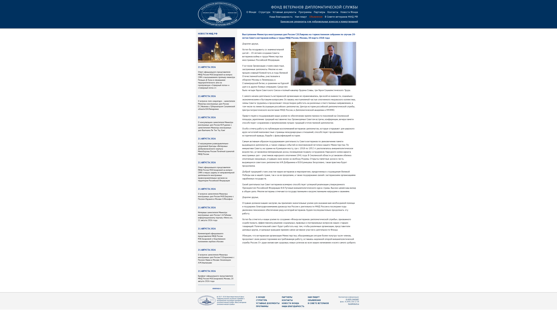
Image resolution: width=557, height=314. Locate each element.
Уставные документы (284, 12)
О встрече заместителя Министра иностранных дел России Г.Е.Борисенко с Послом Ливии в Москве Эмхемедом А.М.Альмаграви (216, 258)
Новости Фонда (349, 12)
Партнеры (319, 12)
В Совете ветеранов (318, 303)
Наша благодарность (281, 16)
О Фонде (251, 12)
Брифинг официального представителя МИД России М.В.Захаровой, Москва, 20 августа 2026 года (215, 278)
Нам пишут (301, 16)
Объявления (315, 16)
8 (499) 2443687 (352, 299)
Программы (305, 12)
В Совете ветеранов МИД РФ (341, 16)
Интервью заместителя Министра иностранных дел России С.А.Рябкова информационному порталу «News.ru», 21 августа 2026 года (215, 216)
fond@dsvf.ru (353, 304)
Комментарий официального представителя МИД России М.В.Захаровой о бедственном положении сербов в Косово (211, 237)
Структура (264, 12)
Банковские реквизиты (319, 21)
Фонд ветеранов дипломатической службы (314, 7)
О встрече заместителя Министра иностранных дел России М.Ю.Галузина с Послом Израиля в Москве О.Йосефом (216, 196)
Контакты (332, 12)
